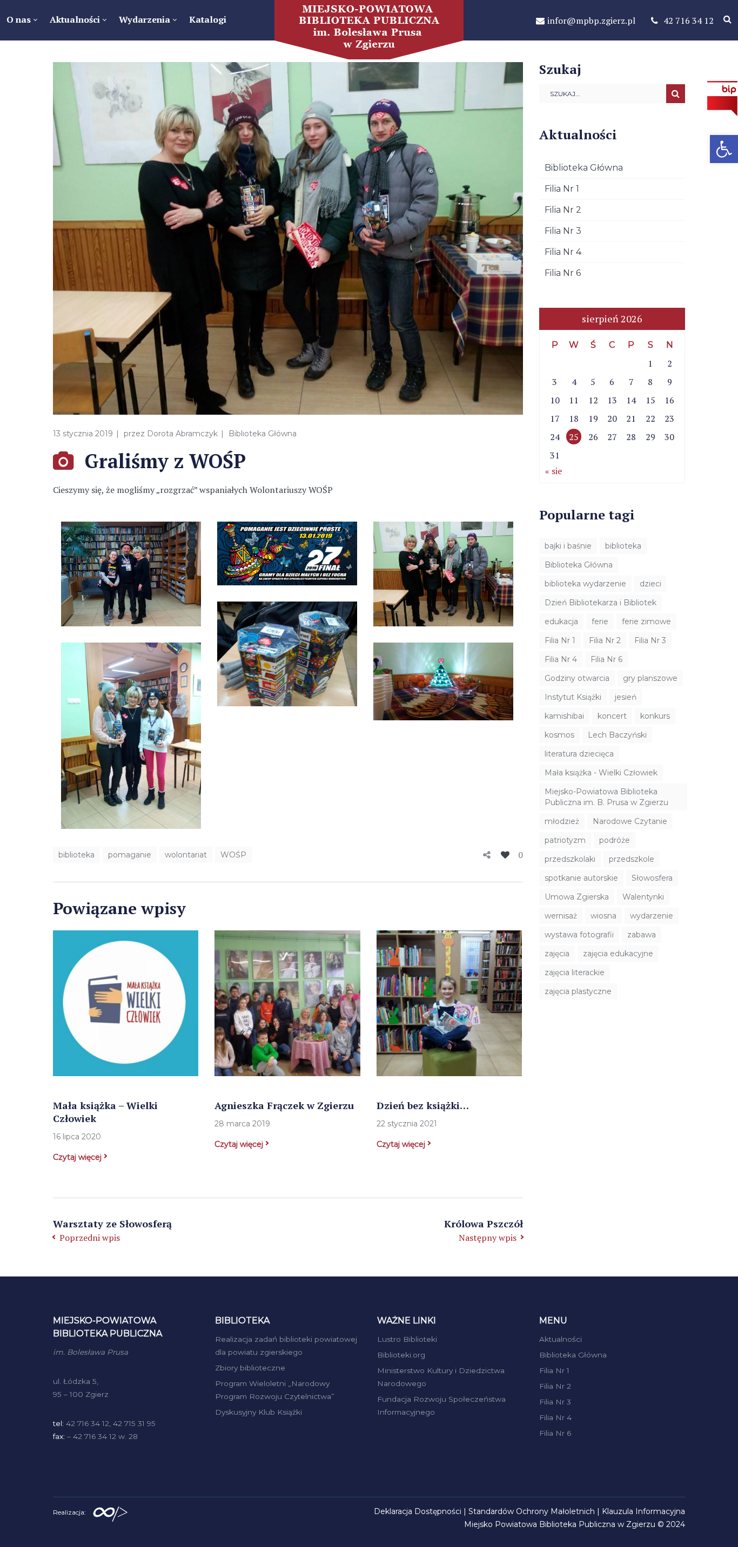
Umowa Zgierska (577, 897)
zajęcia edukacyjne (618, 953)
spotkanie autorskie (581, 878)
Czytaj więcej (77, 1157)
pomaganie (129, 855)
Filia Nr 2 (563, 210)
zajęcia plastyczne (578, 991)
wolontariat (186, 855)
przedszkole (631, 859)
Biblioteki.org (401, 1354)
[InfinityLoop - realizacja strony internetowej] (110, 1511)
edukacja (561, 621)
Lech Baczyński (617, 735)
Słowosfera (652, 878)
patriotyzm (565, 840)
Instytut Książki (573, 697)
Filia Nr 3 (563, 231)
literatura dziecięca (579, 754)
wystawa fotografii (579, 935)
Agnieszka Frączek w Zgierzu (284, 1105)
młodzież (562, 821)
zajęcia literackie (575, 972)
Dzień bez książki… (423, 1105)
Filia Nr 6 (563, 273)
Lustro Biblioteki (407, 1339)
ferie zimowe (646, 621)
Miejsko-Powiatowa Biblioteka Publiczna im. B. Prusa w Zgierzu (606, 797)
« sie (553, 471)
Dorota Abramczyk (182, 433)
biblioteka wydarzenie (585, 584)
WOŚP (233, 855)
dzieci (650, 584)
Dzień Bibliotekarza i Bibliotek (600, 602)
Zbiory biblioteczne (250, 1367)
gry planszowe (650, 678)
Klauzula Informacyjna (643, 1511)
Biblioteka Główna (263, 433)
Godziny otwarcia (577, 678)
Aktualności (560, 1339)
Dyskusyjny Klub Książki (258, 1412)
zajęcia (557, 953)
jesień (625, 697)
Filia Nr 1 (562, 189)
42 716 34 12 (688, 20)
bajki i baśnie (568, 546)
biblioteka (76, 855)
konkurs (655, 716)
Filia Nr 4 (563, 252)
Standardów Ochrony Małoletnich (531, 1511)
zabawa (641, 935)
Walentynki (643, 897)
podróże (614, 840)
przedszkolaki (570, 859)
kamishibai (564, 716)
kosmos (559, 735)
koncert (612, 716)
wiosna (603, 916)
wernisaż (561, 916)
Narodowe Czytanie (630, 821)
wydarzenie (651, 916)
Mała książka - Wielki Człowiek (601, 773)
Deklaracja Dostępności (417, 1511)
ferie (600, 621)
